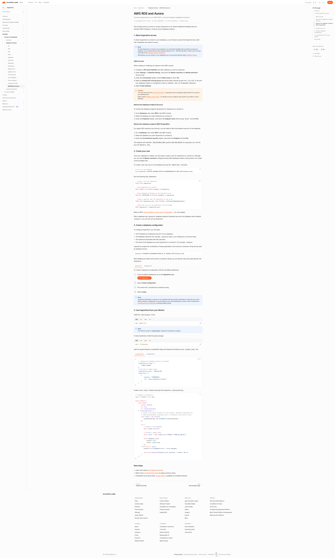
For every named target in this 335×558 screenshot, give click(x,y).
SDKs (40, 2)
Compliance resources (167, 526)
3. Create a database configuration (320, 31)
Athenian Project (165, 504)
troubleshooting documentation (147, 303)
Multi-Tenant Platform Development (221, 512)
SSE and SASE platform (217, 501)
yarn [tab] (141, 319)
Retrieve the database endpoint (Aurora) (324, 20)
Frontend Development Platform (220, 509)
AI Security (213, 507)
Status (187, 509)
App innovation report (191, 501)
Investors (137, 532)
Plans (136, 501)
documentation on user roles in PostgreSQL (159, 212)
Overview (317, 10)
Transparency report (166, 538)
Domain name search (141, 518)
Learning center (190, 529)
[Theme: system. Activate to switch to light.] (323, 2)
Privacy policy (178, 554)
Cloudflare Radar (190, 504)
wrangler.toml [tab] (151, 354)
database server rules (153, 96)
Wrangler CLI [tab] (148, 266)
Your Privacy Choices (225, 554)
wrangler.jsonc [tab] (139, 354)
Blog (186, 518)
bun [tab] (150, 319)
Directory (30, 2)
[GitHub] (319, 2)
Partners (137, 507)
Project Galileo (164, 501)
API (36, 2)
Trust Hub (163, 529)
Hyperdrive (141, 8)
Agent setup (184, 21)
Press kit (137, 538)
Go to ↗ (144, 278)
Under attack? (139, 515)
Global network (139, 541)
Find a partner (139, 509)
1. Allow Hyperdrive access (321, 13)
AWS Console (319, 16)
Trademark (211, 554)
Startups (137, 512)
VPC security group (158, 92)
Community (188, 532)
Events (187, 515)
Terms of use (202, 554)
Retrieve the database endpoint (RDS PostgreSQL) (324, 24)
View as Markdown (173, 21)
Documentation (189, 526)
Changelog (46, 2)
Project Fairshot (165, 509)
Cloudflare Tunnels (191, 55)
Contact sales (139, 504)
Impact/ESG (163, 512)
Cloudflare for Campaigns (168, 507)
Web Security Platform (217, 515)
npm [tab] (137, 319)
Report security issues (190, 554)
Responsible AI (164, 535)
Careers (137, 529)
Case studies (189, 507)
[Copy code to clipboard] (200, 169)
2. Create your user (319, 28)
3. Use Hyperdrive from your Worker (322, 35)
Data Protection (164, 532)
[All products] (3, 7)
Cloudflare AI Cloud (216, 504)
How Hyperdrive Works (155, 470)
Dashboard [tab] (138, 266)
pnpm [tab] (145, 319)
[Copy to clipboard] (200, 323)
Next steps (317, 39)
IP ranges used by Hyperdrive (156, 52)
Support (187, 512)
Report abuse (164, 541)
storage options (160, 476)
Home (135, 8)
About (136, 526)
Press (136, 535)
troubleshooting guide (151, 473)
